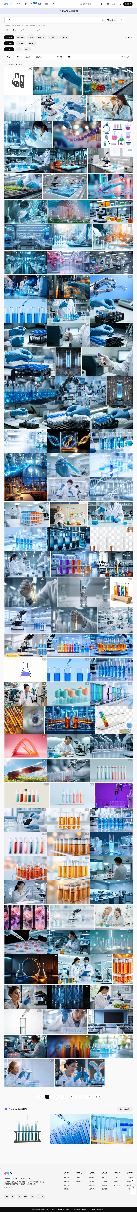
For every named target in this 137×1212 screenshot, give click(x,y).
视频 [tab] (6, 30)
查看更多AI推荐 (124, 1109)
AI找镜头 (104, 1181)
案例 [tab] (38, 30)
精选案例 (104, 1189)
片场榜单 (104, 1185)
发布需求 (117, 1178)
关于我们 (130, 1178)
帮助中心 (130, 1185)
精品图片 (79, 1181)
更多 (53, 4)
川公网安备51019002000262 (81, 1209)
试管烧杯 (32, 25)
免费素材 (66, 1189)
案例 (46, 4)
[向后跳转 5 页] (81, 1097)
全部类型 (9, 37)
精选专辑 (66, 1185)
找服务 (116, 1181)
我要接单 (117, 1185)
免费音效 (92, 1181)
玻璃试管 (20, 25)
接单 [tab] (30, 30)
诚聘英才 (130, 1181)
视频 (18, 4)
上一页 (39, 1097)
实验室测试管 (40, 25)
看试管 (14, 25)
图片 (25, 4)
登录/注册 (128, 4)
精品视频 (66, 1181)
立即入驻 (92, 1189)
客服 (133, 1187)
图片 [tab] (14, 30)
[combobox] (91, 4)
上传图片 (79, 1178)
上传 (119, 4)
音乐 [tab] (22, 30)
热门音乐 (92, 1178)
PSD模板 (41, 37)
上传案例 (104, 1178)
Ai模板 (30, 37)
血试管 (26, 25)
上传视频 (66, 1178)
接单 (39, 4)
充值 (113, 4)
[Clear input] (103, 20)
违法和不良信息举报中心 (98, 1209)
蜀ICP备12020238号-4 (64, 1209)
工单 (133, 1192)
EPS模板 (52, 37)
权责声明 (130, 1189)
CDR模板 (64, 37)
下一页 (98, 1097)
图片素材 (20, 37)
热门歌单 (92, 1185)
